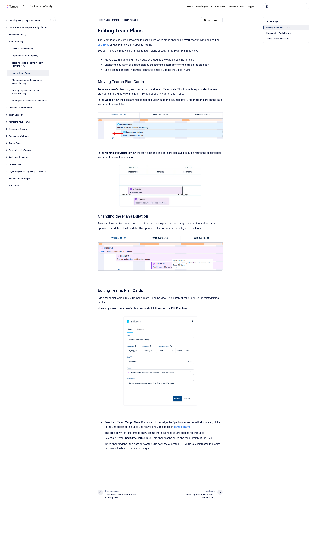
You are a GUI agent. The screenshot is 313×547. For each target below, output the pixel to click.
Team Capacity (16, 115)
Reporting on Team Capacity (25, 55)
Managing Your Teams (19, 122)
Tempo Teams (182, 426)
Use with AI (212, 20)
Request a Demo (236, 6)
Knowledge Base (204, 6)
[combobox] (286, 6)
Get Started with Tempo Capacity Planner (28, 27)
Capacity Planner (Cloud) (37, 6)
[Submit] (266, 6)
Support (251, 6)
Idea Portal (220, 6)
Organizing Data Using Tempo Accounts (27, 171)
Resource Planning (17, 34)
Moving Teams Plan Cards (278, 27)
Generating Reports (18, 129)
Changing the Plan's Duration (279, 33)
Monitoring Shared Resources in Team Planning (27, 82)
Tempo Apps (15, 143)
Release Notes (16, 164)
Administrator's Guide (19, 136)
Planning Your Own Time (20, 107)
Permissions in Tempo (19, 178)
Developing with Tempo (20, 150)
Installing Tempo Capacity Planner (24, 20)
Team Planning (16, 41)
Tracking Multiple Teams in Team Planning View (27, 64)
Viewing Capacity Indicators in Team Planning (26, 92)
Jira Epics (103, 44)
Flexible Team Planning (22, 48)
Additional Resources (19, 157)
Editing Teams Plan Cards (278, 38)
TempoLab (14, 185)
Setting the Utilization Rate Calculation (29, 100)
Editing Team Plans (21, 73)
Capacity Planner (113, 20)
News (190, 6)
